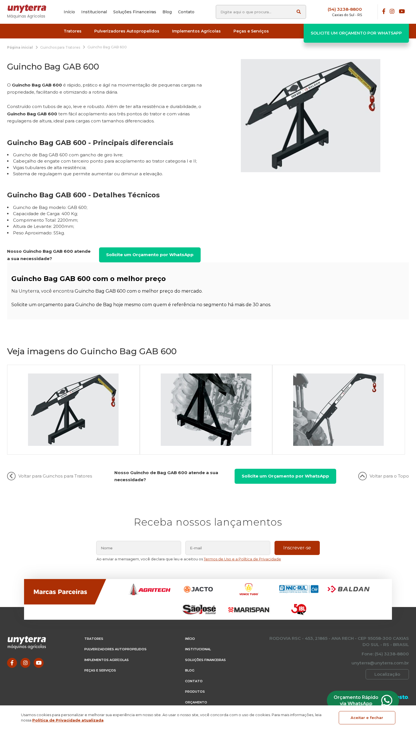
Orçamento (196, 702)
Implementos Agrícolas (106, 660)
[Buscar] (298, 12)
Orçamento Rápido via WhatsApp (356, 700)
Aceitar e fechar (367, 717)
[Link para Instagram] (392, 11)
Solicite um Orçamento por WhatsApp (356, 33)
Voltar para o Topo (389, 476)
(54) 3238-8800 (345, 9)
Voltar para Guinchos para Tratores (55, 476)
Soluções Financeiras (205, 660)
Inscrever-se (297, 547)
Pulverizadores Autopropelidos (115, 649)
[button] (72, 31)
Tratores (93, 639)
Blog (189, 670)
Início (190, 639)
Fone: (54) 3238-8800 (385, 653)
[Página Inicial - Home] (29, 8)
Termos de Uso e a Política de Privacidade (242, 559)
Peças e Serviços (100, 670)
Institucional (198, 649)
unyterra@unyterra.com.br (380, 663)
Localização (387, 674)
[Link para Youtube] (402, 11)
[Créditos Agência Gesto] (400, 697)
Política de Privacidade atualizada (68, 720)
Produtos (195, 692)
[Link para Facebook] (383, 11)
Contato (194, 681)
